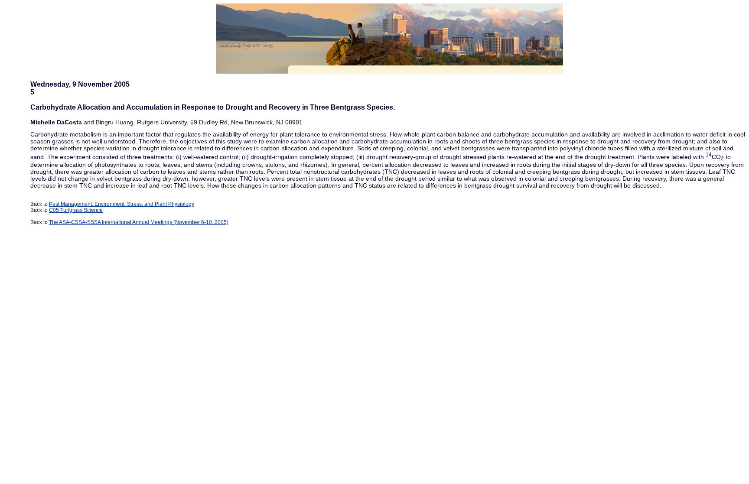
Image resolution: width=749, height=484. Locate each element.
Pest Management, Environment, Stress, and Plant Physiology (121, 204)
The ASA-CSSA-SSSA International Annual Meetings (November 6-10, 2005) (138, 222)
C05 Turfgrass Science (76, 210)
